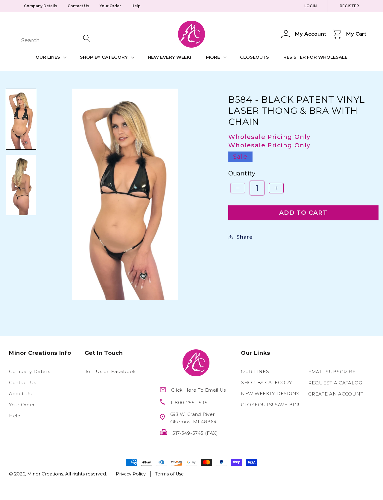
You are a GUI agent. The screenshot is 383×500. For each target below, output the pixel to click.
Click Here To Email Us (198, 390)
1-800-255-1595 (189, 402)
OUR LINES (255, 371)
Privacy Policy (131, 474)
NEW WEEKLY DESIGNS (270, 393)
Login (310, 6)
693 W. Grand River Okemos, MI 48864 (193, 418)
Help (136, 6)
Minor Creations (45, 474)
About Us (20, 393)
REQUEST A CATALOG (335, 383)
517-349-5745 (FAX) (195, 433)
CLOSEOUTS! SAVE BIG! (270, 404)
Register (349, 6)
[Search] (87, 38)
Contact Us (78, 6)
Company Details (40, 6)
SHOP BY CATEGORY (266, 382)
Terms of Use (169, 474)
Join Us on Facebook (110, 371)
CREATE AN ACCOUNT (335, 394)
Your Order (110, 6)
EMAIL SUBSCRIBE (332, 372)
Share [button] (244, 237)
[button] (50, 57)
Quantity (242, 173)
